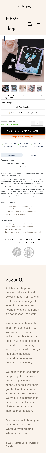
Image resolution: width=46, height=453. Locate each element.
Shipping (33, 155)
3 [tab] (20, 79)
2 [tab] (18, 79)
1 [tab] (17, 79)
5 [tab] (24, 79)
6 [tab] (26, 79)
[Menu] (38, 24)
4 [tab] (22, 79)
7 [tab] (27, 79)
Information (11, 155)
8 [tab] (29, 79)
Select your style (7, 103)
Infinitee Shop (12, 23)
